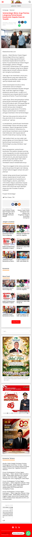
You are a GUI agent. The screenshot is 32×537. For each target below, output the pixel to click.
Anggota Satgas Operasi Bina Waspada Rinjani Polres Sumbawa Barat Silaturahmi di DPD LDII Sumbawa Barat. (16, 497)
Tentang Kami (5, 534)
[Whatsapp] (19, 25)
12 (6, 512)
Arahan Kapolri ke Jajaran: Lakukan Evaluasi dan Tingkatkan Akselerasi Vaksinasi (16, 468)
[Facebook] (12, 204)
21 (9, 514)
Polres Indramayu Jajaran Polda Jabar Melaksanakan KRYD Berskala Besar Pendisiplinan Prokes (13, 487)
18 (4, 514)
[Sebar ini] (19, 22)
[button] (28, 533)
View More (16, 322)
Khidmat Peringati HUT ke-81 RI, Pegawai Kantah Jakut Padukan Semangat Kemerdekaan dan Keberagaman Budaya (23, 234)
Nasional (4, 23)
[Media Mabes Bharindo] (16, 2)
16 (12, 512)
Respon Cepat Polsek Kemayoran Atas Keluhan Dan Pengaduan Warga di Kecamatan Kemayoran (23, 213)
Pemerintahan (10, 23)
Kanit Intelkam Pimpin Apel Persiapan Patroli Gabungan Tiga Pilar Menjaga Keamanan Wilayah (9, 212)
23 (12, 514)
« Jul (4, 520)
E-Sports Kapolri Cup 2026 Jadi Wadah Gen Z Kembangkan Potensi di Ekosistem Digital (23, 260)
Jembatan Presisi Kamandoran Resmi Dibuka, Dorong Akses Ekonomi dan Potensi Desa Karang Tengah (9, 260)
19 (6, 514)
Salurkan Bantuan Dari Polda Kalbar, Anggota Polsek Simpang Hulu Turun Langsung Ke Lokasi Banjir (16, 477)
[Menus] (2, 2)
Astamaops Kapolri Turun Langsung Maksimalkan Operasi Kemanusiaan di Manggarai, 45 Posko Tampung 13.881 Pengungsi (9, 234)
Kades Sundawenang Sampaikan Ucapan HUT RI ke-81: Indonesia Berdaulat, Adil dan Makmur (9, 247)
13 (7, 512)
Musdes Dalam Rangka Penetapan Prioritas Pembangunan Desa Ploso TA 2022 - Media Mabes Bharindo (15, 465)
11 (4, 512)
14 (9, 512)
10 (3, 512)
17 (3, 514)
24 (3, 515)
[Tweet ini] (22, 22)
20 (7, 514)
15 (10, 512)
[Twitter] (16, 204)
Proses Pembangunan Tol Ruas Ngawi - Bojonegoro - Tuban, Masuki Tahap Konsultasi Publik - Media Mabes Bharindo (15, 474)
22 (10, 514)
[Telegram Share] (25, 22)
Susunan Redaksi (15, 534)
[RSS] (19, 204)
